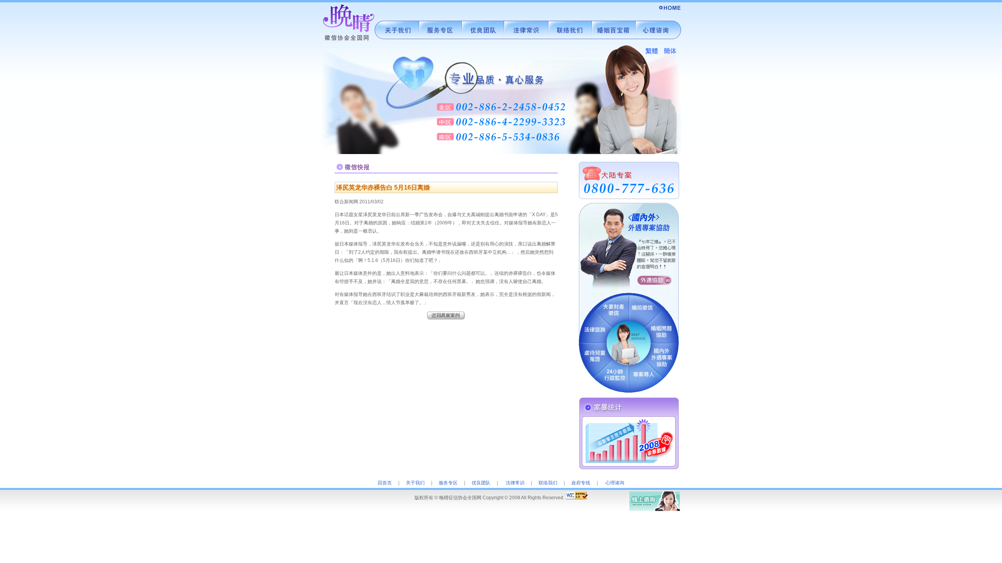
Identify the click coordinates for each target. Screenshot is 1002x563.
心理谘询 (615, 483)
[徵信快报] (446, 318)
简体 (670, 52)
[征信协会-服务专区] (440, 42)
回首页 (385, 483)
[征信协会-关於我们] (396, 42)
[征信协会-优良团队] (483, 42)
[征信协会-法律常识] (526, 42)
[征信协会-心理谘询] (658, 42)
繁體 (651, 52)
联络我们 (548, 483)
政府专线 (580, 483)
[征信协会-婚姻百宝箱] (614, 42)
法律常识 (515, 483)
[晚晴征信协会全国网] (669, 13)
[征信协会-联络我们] (570, 42)
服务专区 (448, 483)
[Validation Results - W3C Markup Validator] (577, 497)
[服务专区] (629, 391)
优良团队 (481, 483)
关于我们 (415, 483)
